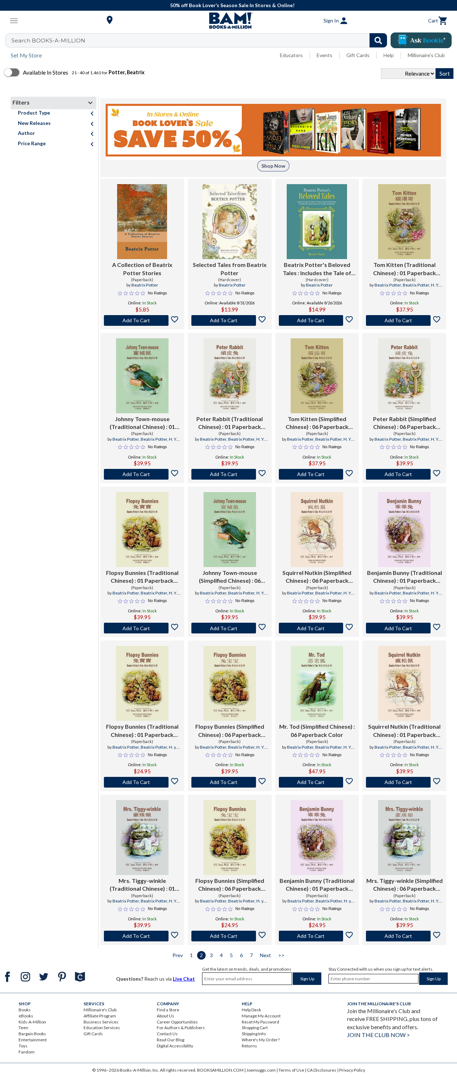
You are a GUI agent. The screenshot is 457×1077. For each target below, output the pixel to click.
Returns (249, 1045)
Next (265, 955)
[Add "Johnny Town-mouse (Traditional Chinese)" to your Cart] (142, 474)
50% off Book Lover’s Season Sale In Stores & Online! (232, 5)
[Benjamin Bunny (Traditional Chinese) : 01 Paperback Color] (404, 529)
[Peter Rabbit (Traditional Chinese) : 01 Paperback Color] (230, 376)
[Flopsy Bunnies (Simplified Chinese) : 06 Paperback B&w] (230, 837)
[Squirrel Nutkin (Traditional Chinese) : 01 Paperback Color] (404, 683)
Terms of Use (291, 1070)
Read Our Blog (170, 1039)
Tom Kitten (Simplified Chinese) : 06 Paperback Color (317, 423)
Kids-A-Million (32, 1022)
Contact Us (167, 1033)
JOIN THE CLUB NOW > (378, 1034)
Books (25, 1009)
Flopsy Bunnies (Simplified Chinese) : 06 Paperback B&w (229, 885)
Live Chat (184, 979)
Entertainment (33, 1039)
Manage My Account (261, 1015)
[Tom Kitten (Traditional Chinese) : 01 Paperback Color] (404, 221)
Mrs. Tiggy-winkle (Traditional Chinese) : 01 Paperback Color (142, 885)
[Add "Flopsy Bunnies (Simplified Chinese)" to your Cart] (229, 782)
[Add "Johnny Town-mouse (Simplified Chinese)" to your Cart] (229, 628)
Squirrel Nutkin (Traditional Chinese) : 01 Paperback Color (404, 731)
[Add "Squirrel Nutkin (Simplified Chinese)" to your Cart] (317, 628)
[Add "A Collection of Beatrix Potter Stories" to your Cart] (142, 320)
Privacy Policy (352, 1070)
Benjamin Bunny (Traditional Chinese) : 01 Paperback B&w (317, 885)
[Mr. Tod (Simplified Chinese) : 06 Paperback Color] (317, 683)
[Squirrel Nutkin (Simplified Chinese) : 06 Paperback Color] (317, 529)
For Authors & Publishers (181, 1027)
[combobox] (201, 40)
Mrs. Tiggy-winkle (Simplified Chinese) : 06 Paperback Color (404, 885)
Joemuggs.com (261, 1070)
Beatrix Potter (144, 285)
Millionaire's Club (426, 55)
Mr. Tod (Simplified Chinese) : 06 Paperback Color (317, 730)
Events (324, 55)
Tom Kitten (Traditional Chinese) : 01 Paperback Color (404, 269)
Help (388, 55)
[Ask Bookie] (421, 40)
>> (281, 955)
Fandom (27, 1052)
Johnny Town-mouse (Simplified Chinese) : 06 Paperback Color (230, 577)
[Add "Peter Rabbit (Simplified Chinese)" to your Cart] (404, 474)
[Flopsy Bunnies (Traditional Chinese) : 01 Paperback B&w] (142, 683)
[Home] (228, 20)
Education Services (102, 1027)
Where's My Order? (261, 1039)
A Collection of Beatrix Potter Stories (142, 268)
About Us (165, 1015)
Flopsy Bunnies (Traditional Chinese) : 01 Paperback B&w (142, 731)
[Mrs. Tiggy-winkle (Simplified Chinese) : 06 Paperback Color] (404, 837)
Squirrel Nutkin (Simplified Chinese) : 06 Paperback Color (316, 577)
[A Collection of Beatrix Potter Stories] (142, 221)
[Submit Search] (378, 40)
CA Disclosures (321, 1070)
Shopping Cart (255, 1027)
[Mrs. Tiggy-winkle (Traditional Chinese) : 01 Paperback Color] (142, 837)
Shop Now (273, 166)
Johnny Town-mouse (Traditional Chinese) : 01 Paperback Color (142, 423)
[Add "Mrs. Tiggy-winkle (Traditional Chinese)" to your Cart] (142, 936)
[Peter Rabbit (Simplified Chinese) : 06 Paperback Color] (404, 376)
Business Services (101, 1022)
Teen (23, 1027)
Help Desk (251, 1009)
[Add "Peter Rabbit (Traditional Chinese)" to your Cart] (229, 474)
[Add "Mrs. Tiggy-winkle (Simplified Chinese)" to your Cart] (404, 936)
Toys (23, 1045)
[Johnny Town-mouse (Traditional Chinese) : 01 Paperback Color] (142, 376)
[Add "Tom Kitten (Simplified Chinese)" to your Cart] (317, 474)
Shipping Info (254, 1033)
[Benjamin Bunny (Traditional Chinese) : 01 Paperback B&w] (317, 837)
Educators (291, 55)
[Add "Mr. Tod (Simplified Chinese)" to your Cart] (317, 782)
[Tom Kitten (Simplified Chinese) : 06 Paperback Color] (317, 376)
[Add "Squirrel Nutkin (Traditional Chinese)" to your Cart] (404, 782)
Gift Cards (358, 55)
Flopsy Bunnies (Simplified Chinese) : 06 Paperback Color (229, 731)
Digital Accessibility (175, 1045)
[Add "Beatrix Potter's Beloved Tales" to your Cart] (317, 320)
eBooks (26, 1015)
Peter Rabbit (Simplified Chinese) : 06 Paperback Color (404, 423)
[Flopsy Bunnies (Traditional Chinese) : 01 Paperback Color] (142, 529)
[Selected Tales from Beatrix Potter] (229, 221)
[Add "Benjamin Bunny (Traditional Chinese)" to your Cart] (404, 628)
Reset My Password (260, 1022)
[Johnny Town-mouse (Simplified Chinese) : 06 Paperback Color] (230, 529)
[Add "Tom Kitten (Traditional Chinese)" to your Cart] (404, 320)
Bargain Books (32, 1033)
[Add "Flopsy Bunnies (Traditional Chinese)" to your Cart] (142, 628)
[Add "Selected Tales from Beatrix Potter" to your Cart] (229, 320)
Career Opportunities (177, 1022)
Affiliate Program (100, 1015)
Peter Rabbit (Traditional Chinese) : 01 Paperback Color (229, 423)
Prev (177, 955)
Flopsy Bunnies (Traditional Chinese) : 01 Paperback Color (142, 577)
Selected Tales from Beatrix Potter (230, 268)
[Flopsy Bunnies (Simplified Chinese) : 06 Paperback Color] (230, 683)
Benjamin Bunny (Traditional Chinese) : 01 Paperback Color (404, 577)
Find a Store (168, 1009)
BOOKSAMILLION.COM (220, 1070)
